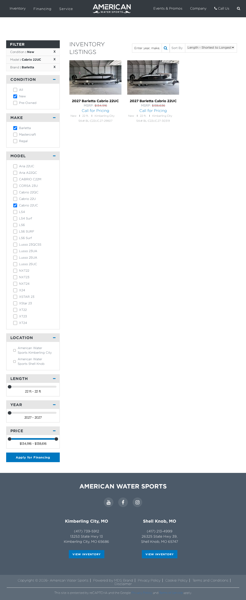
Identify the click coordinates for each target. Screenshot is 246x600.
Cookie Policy (176, 580)
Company (198, 8)
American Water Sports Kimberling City (35, 350)
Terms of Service (171, 592)
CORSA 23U (28, 185)
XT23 (23, 316)
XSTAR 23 (26, 296)
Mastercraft (27, 134)
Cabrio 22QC (28, 192)
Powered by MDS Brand (113, 580)
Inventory (18, 8)
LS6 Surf (25, 238)
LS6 (22, 225)
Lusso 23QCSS (30, 244)
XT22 (23, 309)
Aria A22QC (28, 172)
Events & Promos (167, 8)
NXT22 (24, 270)
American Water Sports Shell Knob (31, 361)
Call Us (223, 8)
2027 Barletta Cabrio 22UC (95, 101)
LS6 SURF (26, 231)
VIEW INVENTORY (86, 554)
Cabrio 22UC (28, 205)
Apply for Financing (33, 457)
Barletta (25, 128)
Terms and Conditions (210, 580)
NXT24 (24, 283)
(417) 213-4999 (159, 531)
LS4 (22, 212)
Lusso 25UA (28, 257)
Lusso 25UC (28, 264)
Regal (23, 141)
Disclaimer (123, 584)
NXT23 (24, 277)
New (22, 96)
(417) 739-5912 (86, 531)
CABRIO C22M (30, 179)
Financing (42, 9)
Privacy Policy (149, 580)
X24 (22, 290)
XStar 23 (25, 303)
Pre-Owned (28, 102)
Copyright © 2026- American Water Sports (53, 580)
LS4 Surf (25, 218)
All (21, 89)
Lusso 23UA (28, 251)
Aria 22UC (26, 166)
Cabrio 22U (27, 198)
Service (66, 9)
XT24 (23, 322)
